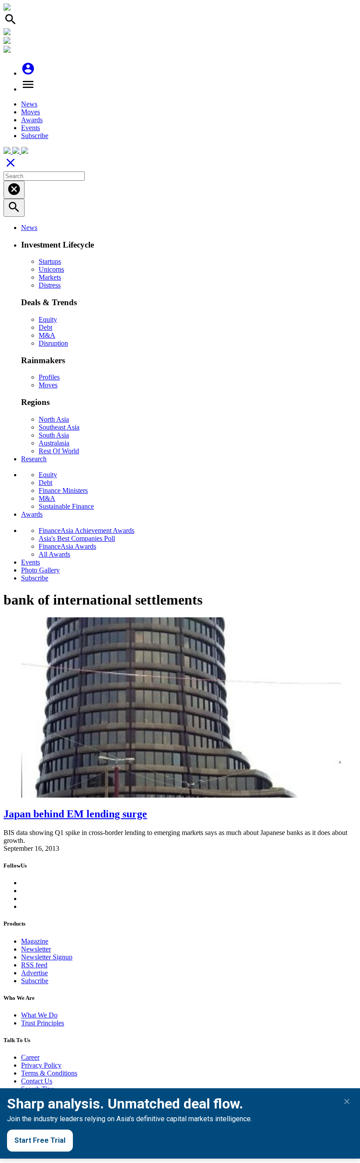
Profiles (49, 377)
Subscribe (34, 135)
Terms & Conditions (49, 1073)
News (29, 104)
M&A (47, 335)
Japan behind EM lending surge (75, 814)
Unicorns (51, 269)
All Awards (54, 554)
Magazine (34, 941)
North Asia (54, 419)
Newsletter (36, 949)
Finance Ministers (63, 490)
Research (34, 459)
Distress (50, 285)
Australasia (54, 443)
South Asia (54, 435)
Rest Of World (59, 451)
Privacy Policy (41, 1065)
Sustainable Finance (66, 506)
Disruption (53, 343)
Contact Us (36, 1081)
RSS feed (34, 965)
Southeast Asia (59, 427)
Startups (50, 261)
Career (30, 1057)
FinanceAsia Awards (67, 546)
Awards (32, 120)
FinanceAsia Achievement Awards (86, 530)
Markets (50, 277)
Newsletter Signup (46, 957)
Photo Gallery (40, 570)
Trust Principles (42, 1023)
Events (30, 127)
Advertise (34, 973)
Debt (45, 327)
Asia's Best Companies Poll (77, 538)
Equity (48, 319)
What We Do (39, 1015)
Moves (30, 112)
